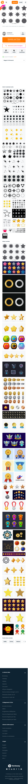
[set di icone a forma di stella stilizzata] (7, 161)
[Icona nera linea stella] (6, 240)
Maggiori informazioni (9, 59)
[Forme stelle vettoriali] (13, 96)
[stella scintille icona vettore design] (6, 259)
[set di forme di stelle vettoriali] (9, 117)
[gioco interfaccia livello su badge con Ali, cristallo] (13, 493)
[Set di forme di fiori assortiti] (8, 171)
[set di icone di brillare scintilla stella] (13, 184)
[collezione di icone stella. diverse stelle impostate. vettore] (13, 153)
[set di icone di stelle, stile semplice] (9, 231)
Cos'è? (15, 56)
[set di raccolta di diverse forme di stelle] (13, 128)
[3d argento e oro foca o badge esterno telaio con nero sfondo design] (13, 330)
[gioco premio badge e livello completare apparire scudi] (13, 619)
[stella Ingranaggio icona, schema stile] (6, 681)
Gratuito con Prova (14, 39)
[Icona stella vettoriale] (6, 108)
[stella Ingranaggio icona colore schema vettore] (7, 633)
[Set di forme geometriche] (13, 208)
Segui (23, 34)
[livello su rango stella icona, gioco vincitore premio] (5, 454)
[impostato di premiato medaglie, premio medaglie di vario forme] (13, 478)
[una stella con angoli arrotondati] (19, 267)
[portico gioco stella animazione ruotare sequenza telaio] (13, 675)
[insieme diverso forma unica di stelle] (13, 142)
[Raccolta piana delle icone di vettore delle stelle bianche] (9, 250)
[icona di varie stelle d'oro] (6, 221)
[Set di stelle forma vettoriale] (13, 298)
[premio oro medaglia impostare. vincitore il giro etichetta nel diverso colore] (8, 666)
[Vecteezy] (2, 2)
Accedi (20, 2)
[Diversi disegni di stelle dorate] (9, 269)
